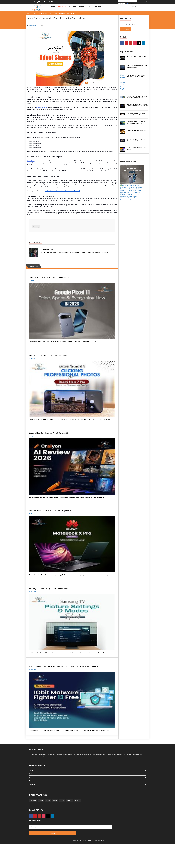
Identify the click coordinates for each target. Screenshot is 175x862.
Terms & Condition (49, 2)
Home (53, 6)
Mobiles (31, 273)
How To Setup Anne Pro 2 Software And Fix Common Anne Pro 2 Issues (137, 105)
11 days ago (32, 514)
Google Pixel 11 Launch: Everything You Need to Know (49, 277)
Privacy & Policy (38, 2)
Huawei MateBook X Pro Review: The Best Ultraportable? (50, 510)
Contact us (29, 2)
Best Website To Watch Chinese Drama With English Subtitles (136, 75)
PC (90, 6)
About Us (58, 2)
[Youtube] (141, 2)
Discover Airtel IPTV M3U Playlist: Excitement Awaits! (136, 57)
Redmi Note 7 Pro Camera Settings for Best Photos (48, 355)
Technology (34, 21)
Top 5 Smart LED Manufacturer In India (136, 130)
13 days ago (32, 669)
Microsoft (77, 800)
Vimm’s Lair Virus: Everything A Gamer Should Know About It (136, 122)
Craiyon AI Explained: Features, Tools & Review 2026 (48, 433)
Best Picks (62, 6)
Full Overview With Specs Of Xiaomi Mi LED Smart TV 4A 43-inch (137, 96)
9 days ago (32, 358)
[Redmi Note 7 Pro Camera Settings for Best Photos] (132, 187)
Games (41, 800)
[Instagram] (144, 2)
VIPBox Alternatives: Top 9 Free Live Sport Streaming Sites (136, 114)
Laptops (31, 506)
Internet (82, 6)
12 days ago (32, 591)
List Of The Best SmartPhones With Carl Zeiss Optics (137, 66)
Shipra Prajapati (33, 25)
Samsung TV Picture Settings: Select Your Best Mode (48, 588)
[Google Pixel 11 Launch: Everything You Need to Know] (132, 174)
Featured (72, 6)
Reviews (98, 6)
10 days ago (32, 436)
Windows (69, 800)
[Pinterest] (139, 2)
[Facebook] (137, 2)
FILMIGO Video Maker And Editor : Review (137, 148)
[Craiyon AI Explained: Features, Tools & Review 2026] (132, 191)
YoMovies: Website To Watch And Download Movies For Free (136, 140)
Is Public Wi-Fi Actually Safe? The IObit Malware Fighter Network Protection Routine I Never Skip (64, 666)
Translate (131, 3)
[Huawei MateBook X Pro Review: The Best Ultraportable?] (132, 195)
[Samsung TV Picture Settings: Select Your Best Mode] (132, 199)
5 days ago (32, 280)
